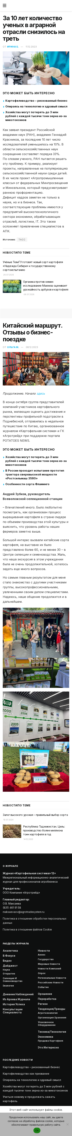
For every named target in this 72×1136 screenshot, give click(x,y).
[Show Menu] (4, 5)
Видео (7, 960)
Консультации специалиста (13, 1011)
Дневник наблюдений (18, 994)
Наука (6, 969)
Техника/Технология (52, 1031)
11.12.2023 (31, 46)
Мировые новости (49, 964)
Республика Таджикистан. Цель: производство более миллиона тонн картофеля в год (44, 830)
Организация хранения (52, 1017)
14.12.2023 (28, 839)
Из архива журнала (16, 999)
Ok (37, 1130)
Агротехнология (48, 1013)
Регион (43, 1003)
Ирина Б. (13, 46)
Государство (46, 959)
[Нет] (67, 1124)
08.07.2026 (28, 294)
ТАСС (21, 239)
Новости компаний (49, 968)
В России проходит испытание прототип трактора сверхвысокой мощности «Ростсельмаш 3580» (34, 474)
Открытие (9, 973)
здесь (41, 393)
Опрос (42, 973)
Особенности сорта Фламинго (27, 484)
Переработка (47, 998)
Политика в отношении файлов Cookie (27, 929)
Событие (43, 987)
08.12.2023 (32, 347)
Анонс (41, 954)
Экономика (45, 1036)
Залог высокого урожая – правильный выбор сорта (35, 815)
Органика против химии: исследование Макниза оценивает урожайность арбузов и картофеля (45, 285)
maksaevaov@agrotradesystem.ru (23, 911)
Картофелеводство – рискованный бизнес (36, 100)
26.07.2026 (8, 275)
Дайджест (10, 965)
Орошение (45, 993)
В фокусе (9, 955)
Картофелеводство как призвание (26, 1073)
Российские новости (50, 982)
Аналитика (10, 950)
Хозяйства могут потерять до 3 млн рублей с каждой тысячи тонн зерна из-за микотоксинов (36, 116)
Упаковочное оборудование (47, 1023)
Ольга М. (13, 347)
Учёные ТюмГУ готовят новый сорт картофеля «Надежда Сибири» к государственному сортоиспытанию (33, 266)
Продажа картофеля (50, 1040)
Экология (8, 985)
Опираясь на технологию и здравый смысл (36, 106)
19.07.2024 (8, 820)
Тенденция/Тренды (51, 1008)
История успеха (14, 1004)
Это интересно (48, 1047)
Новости (44, 950)
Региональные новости (52, 977)
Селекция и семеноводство (12, 979)
